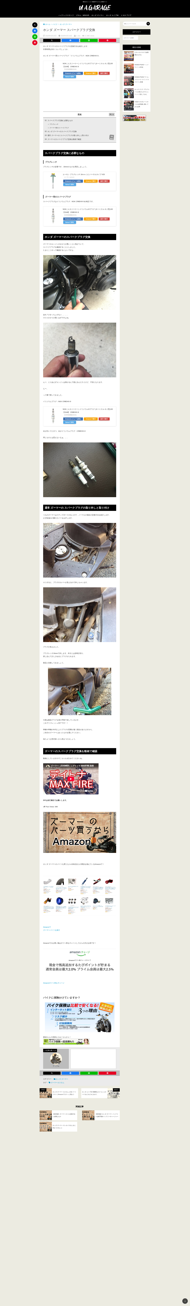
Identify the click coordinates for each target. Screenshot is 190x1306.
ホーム (47, 24)
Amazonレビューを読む (73, 73)
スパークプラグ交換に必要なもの (60, 120)
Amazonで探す (91, 73)
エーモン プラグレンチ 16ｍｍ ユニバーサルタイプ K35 (84, 174)
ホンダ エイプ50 (112, 15)
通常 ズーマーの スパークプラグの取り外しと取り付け (68, 135)
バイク (54, 24)
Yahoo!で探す (69, 76)
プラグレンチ (53, 124)
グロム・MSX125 (82, 15)
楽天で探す (104, 73)
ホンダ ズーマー (97, 15)
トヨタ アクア (126, 15)
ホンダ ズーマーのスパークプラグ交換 (62, 131)
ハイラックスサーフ (66, 15)
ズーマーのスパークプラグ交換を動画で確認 (64, 139)
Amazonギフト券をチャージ (53, 983)
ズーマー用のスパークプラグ (59, 128)
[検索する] (148, 23)
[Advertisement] (79, 98)
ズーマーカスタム (57, 1083)
